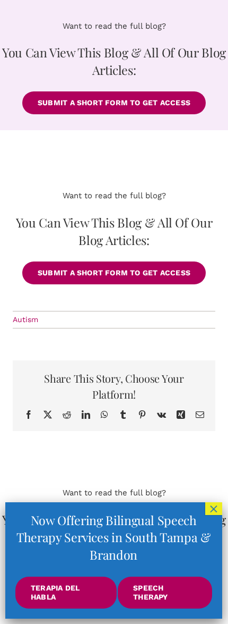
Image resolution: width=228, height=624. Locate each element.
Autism (25, 319)
